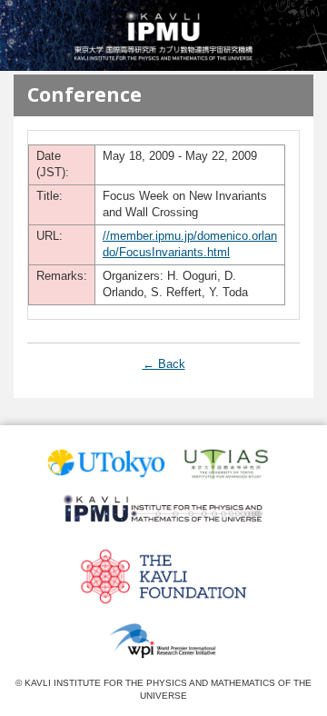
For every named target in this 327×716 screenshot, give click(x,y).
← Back (164, 364)
